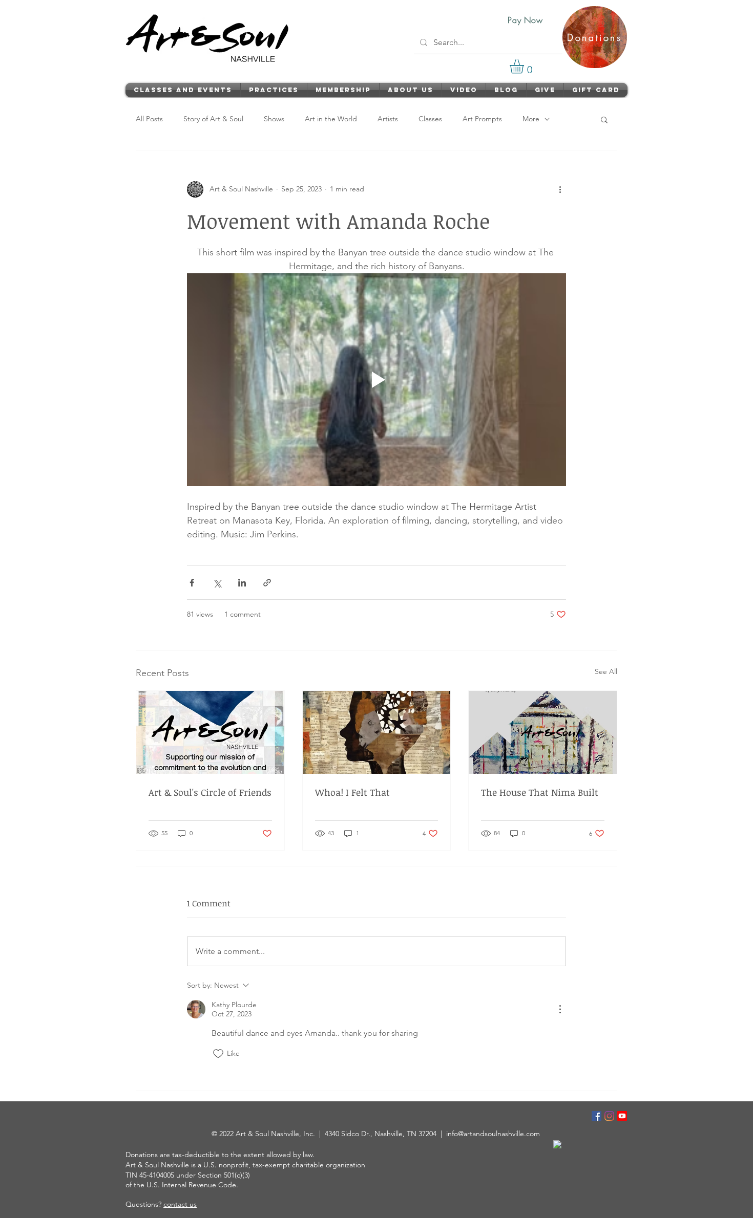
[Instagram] (609, 1116)
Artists (388, 118)
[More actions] (560, 189)
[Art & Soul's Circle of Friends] (210, 732)
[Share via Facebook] (192, 583)
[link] (525, 66)
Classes (430, 118)
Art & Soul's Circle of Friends (210, 792)
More (530, 118)
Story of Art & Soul (213, 118)
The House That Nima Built (539, 792)
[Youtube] (622, 1116)
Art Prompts (482, 118)
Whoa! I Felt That (352, 792)
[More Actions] (560, 1009)
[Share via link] (267, 583)
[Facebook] (596, 1116)
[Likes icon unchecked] (218, 1054)
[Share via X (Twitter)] (217, 583)
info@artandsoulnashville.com (493, 1133)
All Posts (149, 118)
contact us (180, 1204)
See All (606, 671)
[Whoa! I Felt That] (377, 732)
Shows (274, 118)
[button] (604, 119)
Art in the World (331, 118)
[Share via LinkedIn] (242, 583)
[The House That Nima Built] (543, 732)
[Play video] (376, 379)
